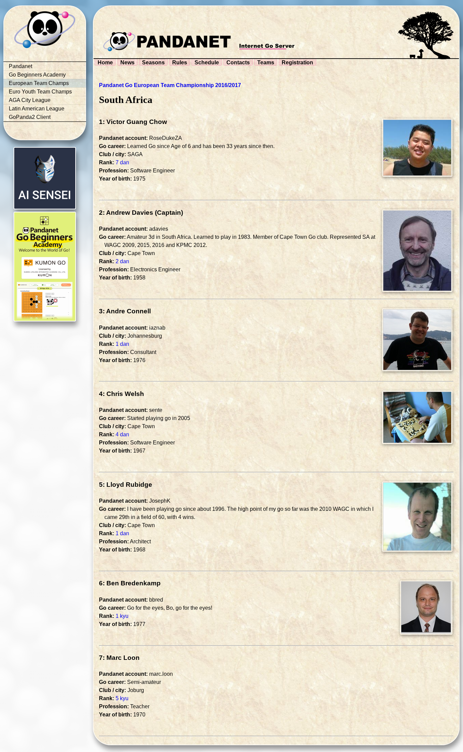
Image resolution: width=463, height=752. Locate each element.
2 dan (122, 261)
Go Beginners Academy (37, 75)
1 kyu (122, 616)
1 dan (122, 344)
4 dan (122, 434)
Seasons (153, 62)
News (127, 62)
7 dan (122, 162)
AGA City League (30, 100)
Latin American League (36, 108)
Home (105, 62)
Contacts (238, 62)
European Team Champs (39, 83)
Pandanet (20, 66)
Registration (297, 62)
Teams (265, 62)
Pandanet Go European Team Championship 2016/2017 (170, 85)
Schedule (207, 62)
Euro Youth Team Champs (40, 92)
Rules (179, 62)
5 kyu (122, 698)
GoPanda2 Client (30, 117)
